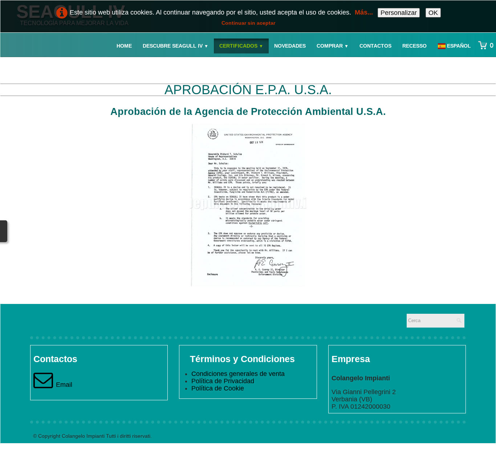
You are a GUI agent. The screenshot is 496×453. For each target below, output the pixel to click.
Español (459, 46)
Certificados (241, 46)
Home (124, 46)
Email (64, 384)
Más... (364, 12)
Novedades (290, 46)
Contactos (375, 46)
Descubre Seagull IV (175, 46)
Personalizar (399, 12)
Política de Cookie (217, 388)
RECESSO (414, 46)
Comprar (333, 46)
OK (433, 12)
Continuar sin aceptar (248, 23)
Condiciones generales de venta (238, 373)
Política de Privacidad (222, 381)
